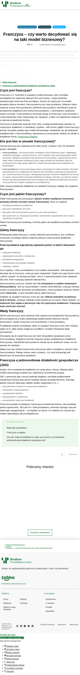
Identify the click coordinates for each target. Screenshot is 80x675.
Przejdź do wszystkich (40, 532)
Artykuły (23, 599)
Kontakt (49, 607)
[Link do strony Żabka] (8, 580)
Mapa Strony (74, 624)
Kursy (5, 599)
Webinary (7, 603)
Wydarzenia (51, 599)
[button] (12, 638)
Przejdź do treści (7, 634)
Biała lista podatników (17, 428)
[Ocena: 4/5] (22, 45)
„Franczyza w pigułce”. (27, 136)
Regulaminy (62, 624)
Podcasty (24, 603)
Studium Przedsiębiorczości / (15, 545)
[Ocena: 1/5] (15, 45)
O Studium (50, 603)
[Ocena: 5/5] (25, 45)
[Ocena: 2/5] (18, 45)
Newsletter (50, 611)
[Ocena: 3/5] (20, 45)
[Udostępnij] (61, 454)
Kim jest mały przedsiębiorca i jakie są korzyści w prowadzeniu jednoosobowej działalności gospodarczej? (35, 438)
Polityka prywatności (47, 624)
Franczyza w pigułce (16, 432)
